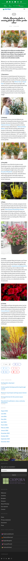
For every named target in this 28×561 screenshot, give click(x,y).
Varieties (3, 495)
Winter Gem (17, 81)
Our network (10, 6)
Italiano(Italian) (7, 547)
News (14, 14)
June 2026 (3, 416)
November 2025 (5, 433)
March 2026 (4, 425)
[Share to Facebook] (17, 364)
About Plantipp (5, 6)
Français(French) (7, 544)
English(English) (7, 540)
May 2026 (3, 419)
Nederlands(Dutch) (8, 534)
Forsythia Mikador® (6, 171)
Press (14, 5)
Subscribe (14, 474)
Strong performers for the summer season (12, 397)
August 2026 (4, 411)
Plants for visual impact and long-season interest (14, 392)
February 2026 (5, 427)
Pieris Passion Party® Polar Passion (14, 209)
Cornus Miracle (5, 311)
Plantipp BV (6, 554)
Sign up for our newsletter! (8, 467)
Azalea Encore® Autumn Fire (19, 266)
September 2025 (5, 439)
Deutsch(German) (8, 537)
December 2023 (5, 441)
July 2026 (3, 413)
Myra (11, 26)
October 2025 (4, 436)
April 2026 (4, 422)
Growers (3, 501)
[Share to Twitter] (5, 368)
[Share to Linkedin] (5, 372)
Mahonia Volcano (5, 125)
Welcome (3, 493)
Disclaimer (4, 522)
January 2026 (4, 430)
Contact (16, 5)
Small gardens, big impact (7, 383)
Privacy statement (6, 520)
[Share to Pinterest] (15, 372)
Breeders (3, 498)
